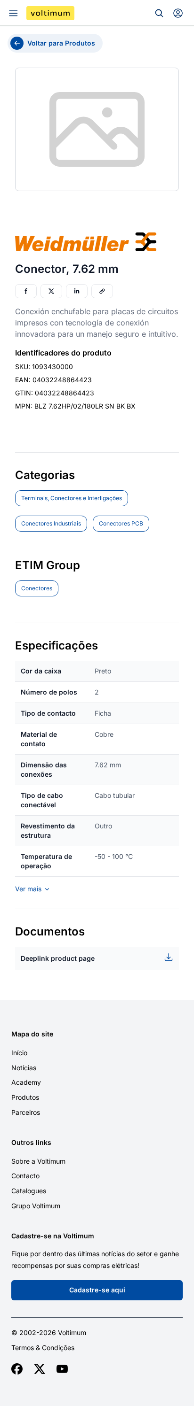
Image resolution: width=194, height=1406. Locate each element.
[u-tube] (62, 1369)
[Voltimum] (50, 13)
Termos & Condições (42, 1348)
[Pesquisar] (159, 13)
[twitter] (39, 1369)
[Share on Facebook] (26, 291)
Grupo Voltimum (35, 1206)
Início (19, 1053)
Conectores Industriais (51, 523)
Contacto (25, 1176)
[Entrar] (178, 13)
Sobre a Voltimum (38, 1161)
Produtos (25, 1097)
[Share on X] (51, 291)
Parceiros (25, 1112)
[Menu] (13, 13)
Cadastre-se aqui (97, 1290)
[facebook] (17, 1369)
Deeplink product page (58, 958)
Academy (26, 1082)
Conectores (36, 588)
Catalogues (28, 1191)
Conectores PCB (121, 523)
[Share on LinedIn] (77, 291)
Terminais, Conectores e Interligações (71, 498)
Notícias (23, 1068)
